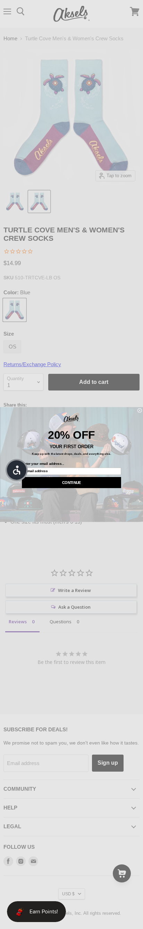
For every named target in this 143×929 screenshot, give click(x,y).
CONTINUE (71, 482)
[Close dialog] (140, 410)
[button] (17, 470)
